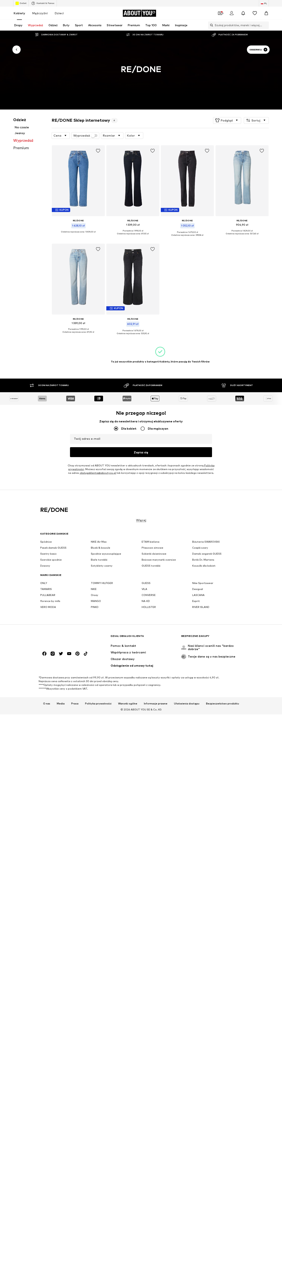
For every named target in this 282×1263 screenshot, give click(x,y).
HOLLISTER (149, 607)
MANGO (96, 601)
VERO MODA (48, 607)
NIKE (94, 589)
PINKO (94, 607)
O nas (46, 703)
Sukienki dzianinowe (154, 553)
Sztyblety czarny (102, 565)
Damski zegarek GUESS (207, 553)
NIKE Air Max (99, 541)
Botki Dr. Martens (203, 559)
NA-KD (146, 601)
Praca (74, 703)
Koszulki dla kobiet (204, 565)
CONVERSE (149, 595)
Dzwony (45, 565)
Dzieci (59, 13)
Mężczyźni (40, 13)
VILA (144, 589)
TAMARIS (46, 589)
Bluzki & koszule (100, 547)
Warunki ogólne (127, 703)
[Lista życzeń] (254, 13)
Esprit (196, 601)
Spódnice (46, 541)
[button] (227, 120)
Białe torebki (99, 559)
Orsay (94, 595)
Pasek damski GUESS (53, 547)
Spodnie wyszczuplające (106, 553)
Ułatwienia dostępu (186, 703)
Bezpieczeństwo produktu (222, 703)
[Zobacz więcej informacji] (78, 234)
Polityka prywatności (98, 703)
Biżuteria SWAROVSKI (206, 541)
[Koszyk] (266, 13)
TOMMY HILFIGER (102, 583)
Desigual (197, 589)
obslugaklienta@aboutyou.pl (98, 472)
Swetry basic (48, 553)
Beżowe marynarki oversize (159, 559)
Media (61, 703)
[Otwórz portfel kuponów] (220, 13)
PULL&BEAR (47, 595)
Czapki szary (200, 547)
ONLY (43, 583)
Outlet (23, 3)
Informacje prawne (155, 703)
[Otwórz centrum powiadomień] (243, 13)
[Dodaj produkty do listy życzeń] (98, 150)
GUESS (146, 583)
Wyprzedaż (81, 135)
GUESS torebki (151, 565)
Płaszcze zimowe (152, 547)
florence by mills (50, 601)
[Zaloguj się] (231, 13)
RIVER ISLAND (200, 607)
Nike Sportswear (202, 583)
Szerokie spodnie (51, 559)
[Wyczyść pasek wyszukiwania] (266, 25)
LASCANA (198, 595)
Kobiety (19, 13)
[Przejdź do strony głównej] (62, 638)
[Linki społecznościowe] (44, 653)
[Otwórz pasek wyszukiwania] (210, 25)
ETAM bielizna (150, 541)
